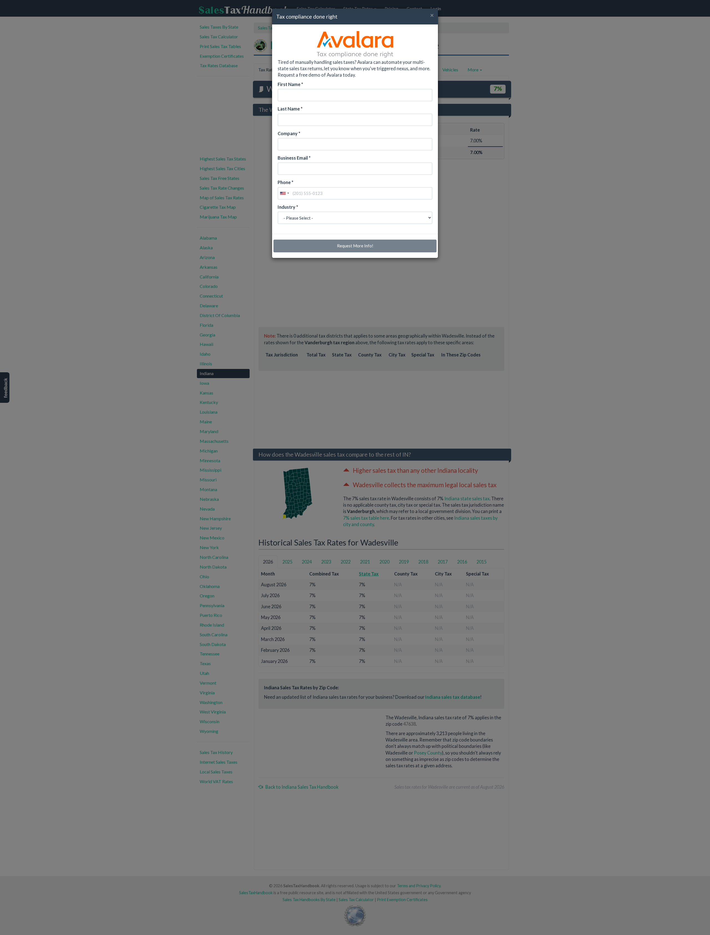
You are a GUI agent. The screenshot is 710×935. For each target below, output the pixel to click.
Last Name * (290, 108)
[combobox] (284, 193)
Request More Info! (355, 245)
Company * (289, 133)
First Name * (290, 84)
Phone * (285, 182)
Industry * (288, 207)
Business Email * (294, 157)
